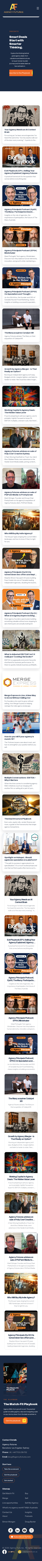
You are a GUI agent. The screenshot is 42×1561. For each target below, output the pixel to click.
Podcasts (28, 1516)
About (4, 1516)
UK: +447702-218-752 (18, 1452)
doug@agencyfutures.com (19, 1457)
